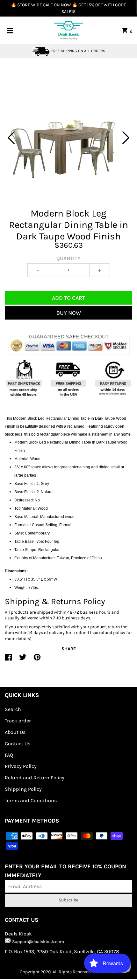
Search (13, 709)
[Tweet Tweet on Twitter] (22, 659)
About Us (15, 732)
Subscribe (68, 900)
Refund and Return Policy (34, 778)
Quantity (68, 258)
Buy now (68, 312)
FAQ (9, 755)
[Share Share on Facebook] (8, 659)
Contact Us (17, 744)
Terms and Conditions (31, 800)
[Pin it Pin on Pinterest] (37, 659)
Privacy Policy (21, 766)
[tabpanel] (68, 137)
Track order (18, 721)
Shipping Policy (23, 789)
